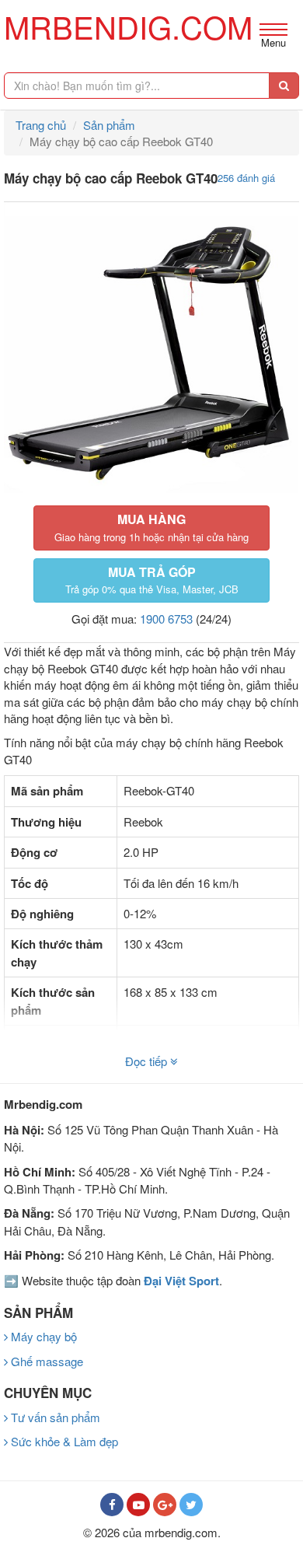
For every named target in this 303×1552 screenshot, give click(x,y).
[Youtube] (138, 1504)
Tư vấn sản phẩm (54, 1417)
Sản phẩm (109, 125)
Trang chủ (41, 125)
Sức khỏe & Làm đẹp (63, 1441)
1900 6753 (166, 618)
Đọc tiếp (147, 1061)
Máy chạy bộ (42, 1336)
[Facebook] (112, 1504)
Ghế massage (45, 1361)
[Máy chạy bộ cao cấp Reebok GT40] (151, 350)
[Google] (164, 1504)
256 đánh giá (246, 177)
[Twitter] (191, 1504)
